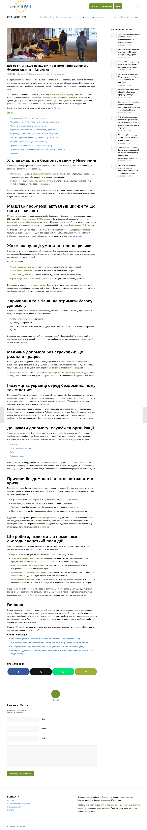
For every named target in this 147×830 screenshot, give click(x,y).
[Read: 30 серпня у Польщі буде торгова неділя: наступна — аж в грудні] (114, 136)
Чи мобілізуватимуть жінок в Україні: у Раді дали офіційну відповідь (128, 92)
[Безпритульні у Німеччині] (52, 45)
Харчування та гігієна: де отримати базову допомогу (33, 129)
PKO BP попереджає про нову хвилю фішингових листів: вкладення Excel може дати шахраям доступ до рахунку (128, 122)
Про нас (10, 800)
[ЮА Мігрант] (21, 6)
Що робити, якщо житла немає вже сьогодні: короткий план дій (37, 149)
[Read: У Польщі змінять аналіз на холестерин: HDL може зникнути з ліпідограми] (114, 50)
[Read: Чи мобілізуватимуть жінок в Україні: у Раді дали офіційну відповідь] (114, 91)
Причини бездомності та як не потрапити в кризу (31, 145)
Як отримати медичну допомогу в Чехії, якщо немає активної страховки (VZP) (47, 646)
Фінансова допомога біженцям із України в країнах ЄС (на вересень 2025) (45, 638)
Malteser (13, 444)
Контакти (11, 809)
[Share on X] (41, 671)
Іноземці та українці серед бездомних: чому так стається (35, 137)
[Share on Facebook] (18, 671)
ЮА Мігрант (55, 108)
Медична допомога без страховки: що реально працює (34, 133)
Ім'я (44, 718)
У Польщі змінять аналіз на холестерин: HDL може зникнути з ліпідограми (128, 52)
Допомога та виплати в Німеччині (41, 74)
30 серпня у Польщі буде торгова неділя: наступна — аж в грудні (128, 137)
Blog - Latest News (16, 16)
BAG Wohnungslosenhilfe (20, 448)
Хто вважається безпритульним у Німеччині (29, 118)
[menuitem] (95, 6)
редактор (60, 74)
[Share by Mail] (86, 671)
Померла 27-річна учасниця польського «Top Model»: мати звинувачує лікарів (129, 64)
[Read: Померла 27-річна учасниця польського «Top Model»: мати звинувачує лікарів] (114, 63)
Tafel (12, 452)
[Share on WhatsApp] (63, 671)
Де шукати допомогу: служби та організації (29, 141)
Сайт (44, 738)
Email (45, 728)
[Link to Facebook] (138, 6)
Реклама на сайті (14, 806)
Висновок (14, 153)
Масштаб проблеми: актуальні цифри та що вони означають (36, 121)
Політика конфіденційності (18, 803)
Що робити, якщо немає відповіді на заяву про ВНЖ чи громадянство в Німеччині (49, 642)
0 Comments (21, 74)
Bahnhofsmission (17, 456)
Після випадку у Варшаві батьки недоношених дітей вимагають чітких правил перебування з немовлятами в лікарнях (128, 152)
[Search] (126, 6)
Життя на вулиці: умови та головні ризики (28, 125)
